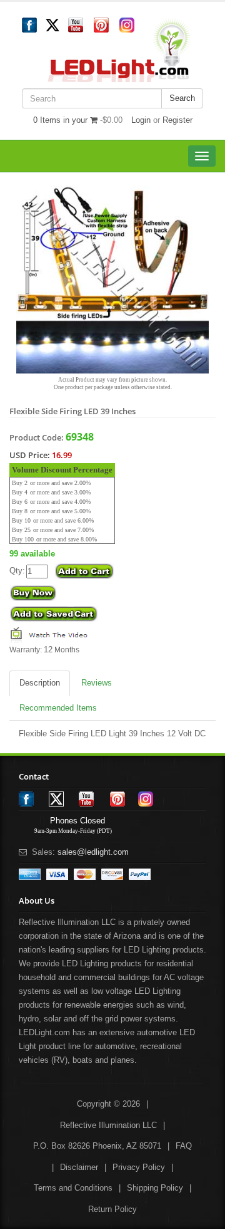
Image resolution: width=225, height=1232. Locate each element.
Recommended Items (58, 708)
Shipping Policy (155, 1188)
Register (177, 120)
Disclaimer (79, 1167)
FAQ (184, 1146)
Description (39, 682)
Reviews (96, 682)
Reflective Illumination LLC (108, 1125)
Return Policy (112, 1209)
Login (141, 120)
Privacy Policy (138, 1167)
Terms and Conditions (73, 1188)
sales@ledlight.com (93, 852)
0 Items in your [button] (61, 120)
